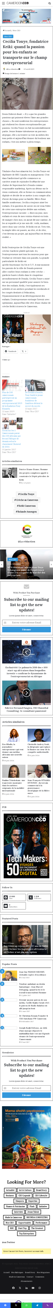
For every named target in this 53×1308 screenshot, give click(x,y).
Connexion (39, 1277)
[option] (26, 564)
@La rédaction (12, 69)
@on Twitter (8, 1242)
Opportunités (24, 1223)
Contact (29, 1277)
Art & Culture (25, 1190)
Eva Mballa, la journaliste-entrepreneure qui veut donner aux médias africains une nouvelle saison (13, 750)
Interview (18, 1212)
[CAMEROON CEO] (18, 3)
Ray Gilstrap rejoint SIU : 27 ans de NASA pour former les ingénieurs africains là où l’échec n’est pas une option (26, 949)
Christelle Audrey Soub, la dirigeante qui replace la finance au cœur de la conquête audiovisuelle (39, 748)
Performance (41, 1223)
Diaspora (20, 1201)
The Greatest (37, 1228)
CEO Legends (24, 1195)
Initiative (43, 1206)
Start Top (22, 1228)
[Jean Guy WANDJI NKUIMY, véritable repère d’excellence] (9, 976)
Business (10, 1195)
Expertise (32, 1201)
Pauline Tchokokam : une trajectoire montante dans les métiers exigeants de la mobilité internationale (13, 785)
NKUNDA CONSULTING (37, 1217)
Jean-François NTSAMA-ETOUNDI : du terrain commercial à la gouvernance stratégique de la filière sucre (39, 786)
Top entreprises (26, 1233)
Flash (32, 1206)
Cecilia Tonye (27, 494)
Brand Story (41, 1190)
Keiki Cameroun (27, 505)
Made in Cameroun (13, 1217)
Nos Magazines (43, 1272)
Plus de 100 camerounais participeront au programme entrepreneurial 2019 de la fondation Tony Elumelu (12, 400)
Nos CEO (16, 30)
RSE (12, 1228)
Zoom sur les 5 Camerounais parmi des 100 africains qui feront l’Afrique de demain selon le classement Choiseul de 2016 (11, 438)
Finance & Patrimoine (15, 1206)
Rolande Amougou (27, 511)
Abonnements (26, 1281)
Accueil (7, 30)
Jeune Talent (33, 1212)
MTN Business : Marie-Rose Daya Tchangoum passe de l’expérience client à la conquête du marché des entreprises (26, 571)
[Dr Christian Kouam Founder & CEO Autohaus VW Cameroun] (9, 1019)
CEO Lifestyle (41, 1195)
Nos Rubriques (17, 1272)
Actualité (10, 1190)
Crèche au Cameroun (27, 500)
